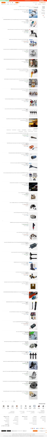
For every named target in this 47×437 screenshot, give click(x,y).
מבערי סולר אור (12, 411)
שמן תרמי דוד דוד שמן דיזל (30, 131)
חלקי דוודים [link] (20, 6)
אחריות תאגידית (44, 420)
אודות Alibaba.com (43, 416)
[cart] (10, 2)
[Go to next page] (4, 401)
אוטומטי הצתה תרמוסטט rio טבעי (30, 411)
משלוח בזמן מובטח (35, 420)
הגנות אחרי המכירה (35, 421)
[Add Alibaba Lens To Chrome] (35, 431)
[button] (19, 2)
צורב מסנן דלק (42, 411)
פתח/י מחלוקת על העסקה (15, 420)
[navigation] (41, 204)
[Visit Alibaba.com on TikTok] (1, 425)
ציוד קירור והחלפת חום (28, 6)
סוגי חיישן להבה (35, 131)
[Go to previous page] (15, 401)
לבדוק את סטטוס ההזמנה (6, 420)
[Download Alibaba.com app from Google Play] (3, 431)
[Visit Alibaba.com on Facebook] (8, 425)
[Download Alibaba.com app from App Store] (9, 431)
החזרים (17, 421)
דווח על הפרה (16, 424)
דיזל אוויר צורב (25, 131)
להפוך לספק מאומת (7, 421)
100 (5, 401)
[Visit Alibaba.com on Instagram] (4, 425)
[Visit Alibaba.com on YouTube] (3, 425)
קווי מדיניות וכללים (35, 424)
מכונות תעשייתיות (33, 6)
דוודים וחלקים (23, 6)
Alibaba (37, 6)
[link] (46, 430)
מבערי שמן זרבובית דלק (21, 131)
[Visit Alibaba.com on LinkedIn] (7, 425)
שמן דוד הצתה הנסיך (22, 411)
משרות (45, 421)
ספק (24, 12)
